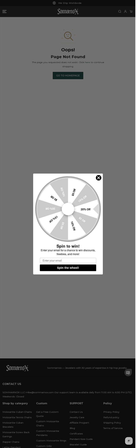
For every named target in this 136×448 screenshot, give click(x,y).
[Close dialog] (99, 178)
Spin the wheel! (68, 267)
